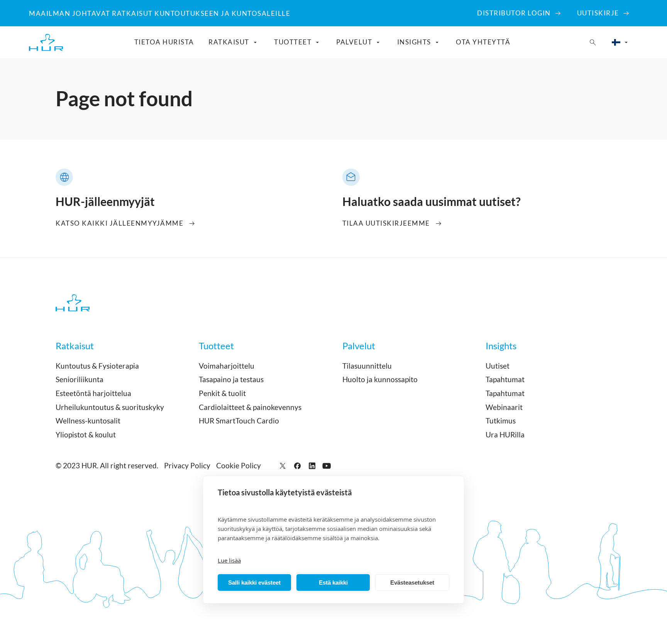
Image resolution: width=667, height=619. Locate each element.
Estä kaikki (333, 582)
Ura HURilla (505, 434)
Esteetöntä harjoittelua (93, 393)
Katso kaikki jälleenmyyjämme (119, 223)
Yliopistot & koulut (86, 434)
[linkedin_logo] (312, 465)
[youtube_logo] (326, 465)
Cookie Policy (238, 465)
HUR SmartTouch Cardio (239, 420)
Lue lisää (229, 560)
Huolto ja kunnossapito (380, 379)
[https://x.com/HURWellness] (282, 465)
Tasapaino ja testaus (231, 379)
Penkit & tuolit (222, 393)
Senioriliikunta (79, 379)
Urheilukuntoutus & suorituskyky (110, 407)
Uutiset (498, 365)
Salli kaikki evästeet (254, 582)
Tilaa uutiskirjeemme (386, 223)
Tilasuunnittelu (367, 365)
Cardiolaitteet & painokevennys (250, 407)
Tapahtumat (505, 379)
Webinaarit (504, 407)
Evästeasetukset (412, 582)
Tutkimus (501, 420)
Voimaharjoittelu (226, 365)
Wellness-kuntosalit (88, 420)
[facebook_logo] (297, 465)
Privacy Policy (187, 465)
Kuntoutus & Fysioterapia (97, 365)
